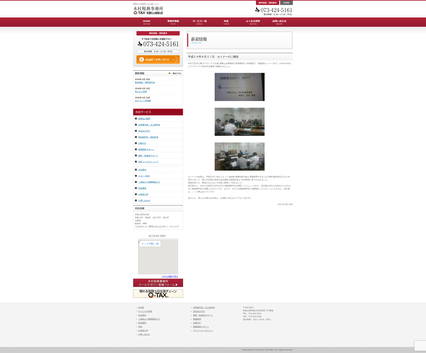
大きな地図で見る (170, 276)
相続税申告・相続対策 (148, 137)
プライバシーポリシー (203, 330)
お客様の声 (143, 194)
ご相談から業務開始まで (149, 182)
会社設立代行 (144, 131)
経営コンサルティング (148, 162)
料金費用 (142, 188)
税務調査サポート (146, 149)
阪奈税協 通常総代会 (145, 82)
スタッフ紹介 (144, 176)
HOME (141, 307)
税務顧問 (197, 319)
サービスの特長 (145, 311)
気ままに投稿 (141, 91)
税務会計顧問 (144, 119)
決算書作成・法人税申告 (149, 125)
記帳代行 (142, 143)
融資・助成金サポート (148, 155)
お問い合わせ (144, 200)
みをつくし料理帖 (143, 101)
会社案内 (142, 170)
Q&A (140, 327)
